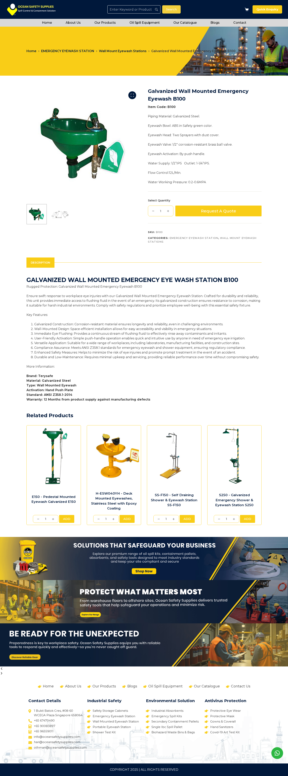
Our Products (105, 22)
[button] (144, 668)
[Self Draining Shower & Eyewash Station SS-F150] (174, 456)
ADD (66, 519)
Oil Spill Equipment (145, 22)
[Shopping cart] (246, 9)
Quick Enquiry (267, 9)
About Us (73, 22)
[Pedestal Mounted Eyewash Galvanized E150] (54, 456)
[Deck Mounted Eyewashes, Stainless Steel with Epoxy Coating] (114, 456)
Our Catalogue (185, 22)
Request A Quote (218, 211)
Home (47, 22)
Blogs (215, 22)
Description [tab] (40, 262)
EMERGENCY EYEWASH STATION (193, 237)
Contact (239, 22)
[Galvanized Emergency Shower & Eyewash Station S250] (234, 456)
